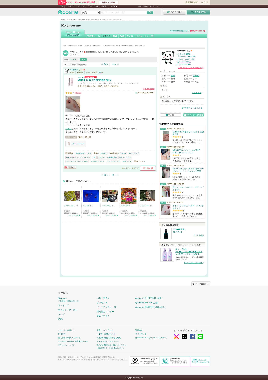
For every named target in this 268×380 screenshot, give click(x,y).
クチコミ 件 (184, 54)
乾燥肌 (196, 75)
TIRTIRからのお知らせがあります (90, 77)
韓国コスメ (127, 161)
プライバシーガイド (66, 345)
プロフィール (93, 36)
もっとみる (196, 93)
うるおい (103, 153)
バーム (68, 128)
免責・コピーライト (105, 330)
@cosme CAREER (150, 307)
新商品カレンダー (105, 311)
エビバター (125, 205)
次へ (114, 64)
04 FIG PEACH (78, 144)
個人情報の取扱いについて (69, 338)
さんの (190, 68)
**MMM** (74, 70)
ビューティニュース (106, 307)
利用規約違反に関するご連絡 (109, 338)
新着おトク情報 (108, 2)
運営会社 (139, 330)
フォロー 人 (184, 62)
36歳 (173, 75)
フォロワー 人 (185, 64)
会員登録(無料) (191, 2)
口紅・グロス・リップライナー (78, 157)
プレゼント (102, 302)
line (200, 336)
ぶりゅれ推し (107, 205)
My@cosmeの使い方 (178, 31)
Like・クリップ (145, 36)
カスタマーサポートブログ (108, 341)
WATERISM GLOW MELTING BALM (94, 80)
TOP (61, 6)
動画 (115, 36)
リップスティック (131, 83)
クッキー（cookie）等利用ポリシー (73, 341)
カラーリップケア (116, 83)
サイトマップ (140, 334)
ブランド (80, 6)
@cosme (69, 299)
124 (99, 72)
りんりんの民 (145, 205)
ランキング (70, 6)
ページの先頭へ (201, 284)
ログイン (204, 2)
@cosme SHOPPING (149, 298)
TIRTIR (80, 77)
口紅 (105, 83)
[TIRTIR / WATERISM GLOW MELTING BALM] (70, 86)
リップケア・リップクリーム (90, 83)
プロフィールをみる (193, 108)
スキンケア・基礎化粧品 (107, 157)
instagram (176, 336)
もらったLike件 (187, 56)
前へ (106, 64)
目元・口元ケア (125, 157)
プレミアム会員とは (66, 330)
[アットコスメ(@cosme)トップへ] (68, 13)
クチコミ (106, 36)
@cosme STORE (147, 302)
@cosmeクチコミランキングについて (151, 338)
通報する (70, 167)
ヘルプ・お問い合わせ (106, 334)
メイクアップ (133, 153)
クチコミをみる (73, 215)
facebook (192, 336)
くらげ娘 (86, 205)
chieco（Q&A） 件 (186, 59)
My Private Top (198, 31)
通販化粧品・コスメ (83, 153)
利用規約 (61, 334)
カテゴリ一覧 (143, 6)
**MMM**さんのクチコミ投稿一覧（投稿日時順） (85, 45)
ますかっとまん (69, 205)
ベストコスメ (155, 6)
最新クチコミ (103, 316)
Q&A (96, 6)
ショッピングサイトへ (148, 89)
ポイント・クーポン (68, 310)
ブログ (89, 6)
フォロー (131, 36)
